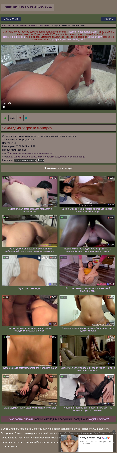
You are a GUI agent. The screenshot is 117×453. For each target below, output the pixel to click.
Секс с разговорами (25, 160)
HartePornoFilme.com (14, 37)
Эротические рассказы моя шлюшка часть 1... (31, 153)
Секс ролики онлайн (20, 419)
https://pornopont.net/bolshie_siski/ (67, 39)
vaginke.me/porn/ (99, 419)
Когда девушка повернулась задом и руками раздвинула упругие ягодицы (46, 156)
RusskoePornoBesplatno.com (82, 32)
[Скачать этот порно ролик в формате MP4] (26, 118)
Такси (41, 160)
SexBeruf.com (95, 37)
